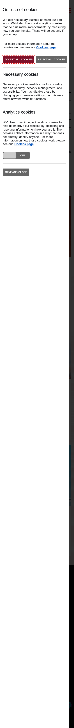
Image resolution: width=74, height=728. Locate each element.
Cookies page (46, 47)
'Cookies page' (24, 144)
